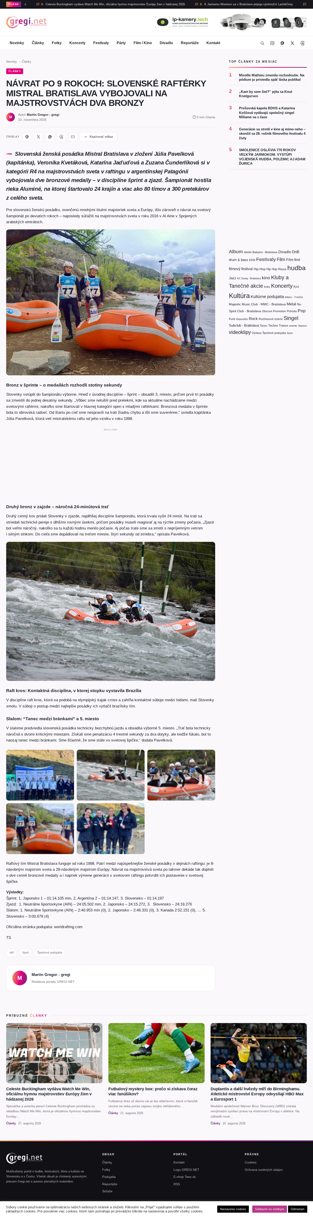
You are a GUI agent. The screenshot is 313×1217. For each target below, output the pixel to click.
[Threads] (302, 43)
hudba (296, 267)
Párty (121, 43)
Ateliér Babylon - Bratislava (260, 252)
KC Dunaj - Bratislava (249, 278)
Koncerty (77, 43)
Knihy (267, 286)
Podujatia (109, 1177)
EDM (252, 259)
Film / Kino (143, 43)
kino (266, 277)
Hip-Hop (260, 269)
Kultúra (239, 295)
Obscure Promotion (274, 311)
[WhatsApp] (50, 136)
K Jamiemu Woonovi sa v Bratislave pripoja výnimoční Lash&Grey (199, 4)
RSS (176, 1184)
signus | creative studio (291, 1210)
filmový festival (241, 269)
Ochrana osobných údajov (264, 1169)
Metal (291, 304)
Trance (283, 325)
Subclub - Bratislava (244, 325)
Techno (273, 325)
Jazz (232, 278)
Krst (296, 286)
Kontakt (213, 43)
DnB (295, 252)
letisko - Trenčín (294, 297)
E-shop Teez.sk (184, 1177)
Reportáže (190, 43)
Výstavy (256, 332)
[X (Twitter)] (292, 43)
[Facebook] (282, 43)
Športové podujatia (49, 952)
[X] (38, 136)
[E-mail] (72, 136)
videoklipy (240, 332)
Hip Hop (271, 269)
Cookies (250, 1162)
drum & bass (238, 259)
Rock (253, 318)
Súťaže (107, 1191)
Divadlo (166, 43)
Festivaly (101, 43)
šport (25, 952)
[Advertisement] (110, 465)
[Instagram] (272, 43)
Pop (302, 310)
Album (236, 251)
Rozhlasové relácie (271, 318)
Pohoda (292, 311)
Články (38, 43)
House (282, 269)
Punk (232, 318)
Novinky (17, 43)
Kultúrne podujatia (267, 296)
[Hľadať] (262, 43)
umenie (293, 325)
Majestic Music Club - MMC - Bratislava (257, 304)
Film (281, 259)
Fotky (57, 43)
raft (11, 952)
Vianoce (302, 325)
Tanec (263, 325)
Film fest (293, 259)
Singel (291, 318)
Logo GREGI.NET (186, 1169)
